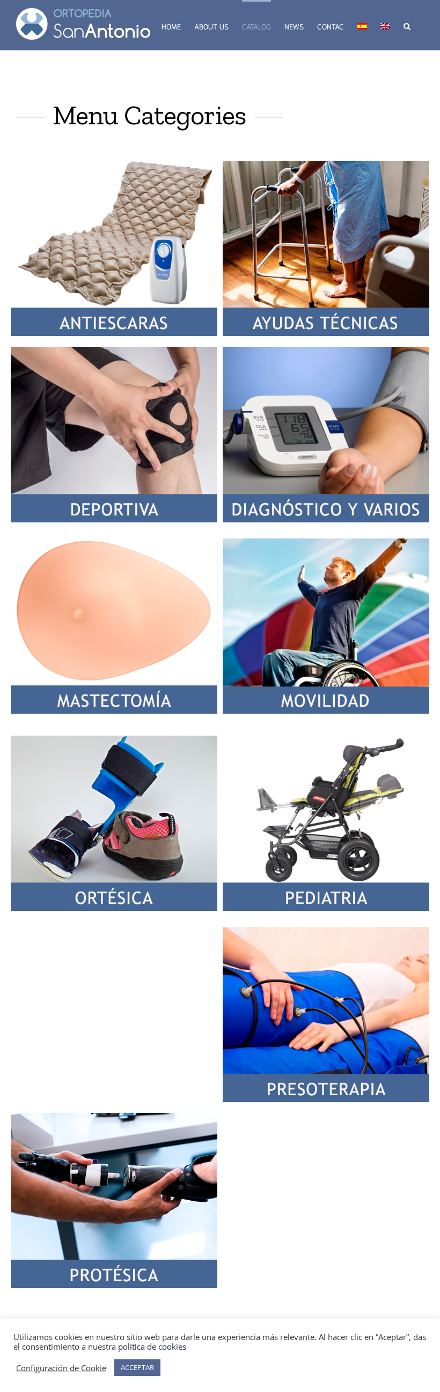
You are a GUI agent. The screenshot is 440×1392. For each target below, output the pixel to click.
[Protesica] (114, 1117)
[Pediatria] (326, 740)
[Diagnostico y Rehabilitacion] (326, 351)
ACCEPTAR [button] (137, 1367)
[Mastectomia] (114, 543)
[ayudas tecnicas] (326, 165)
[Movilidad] (326, 543)
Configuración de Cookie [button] (61, 1368)
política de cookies (152, 1346)
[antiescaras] (114, 165)
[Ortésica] (114, 740)
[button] (407, 25)
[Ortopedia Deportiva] (114, 351)
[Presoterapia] (326, 931)
